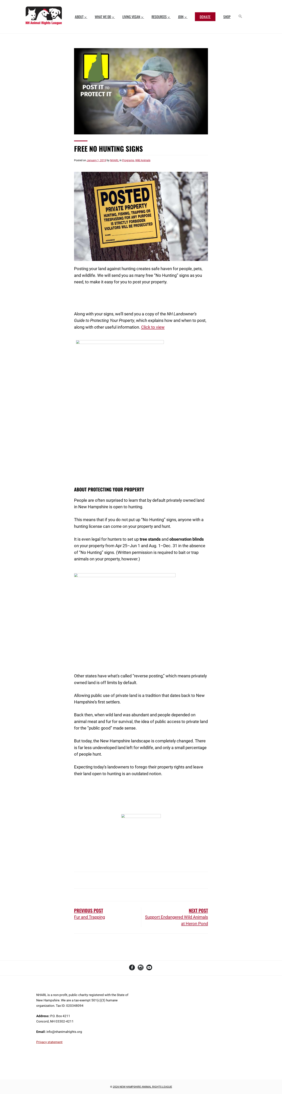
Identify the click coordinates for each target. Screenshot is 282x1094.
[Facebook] (132, 968)
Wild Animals (142, 160)
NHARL (114, 160)
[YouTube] (149, 968)
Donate (205, 16)
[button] (240, 16)
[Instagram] (140, 968)
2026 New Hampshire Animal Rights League (142, 1086)
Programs (128, 160)
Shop (227, 16)
